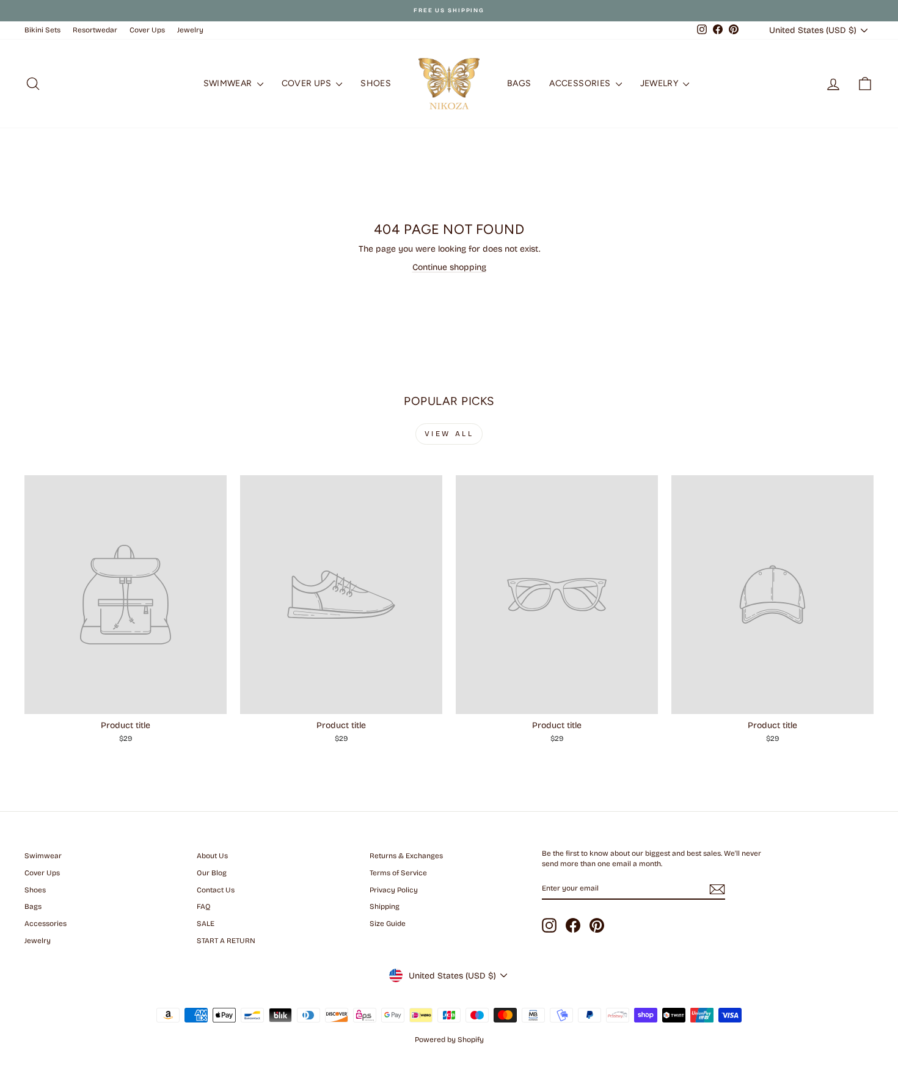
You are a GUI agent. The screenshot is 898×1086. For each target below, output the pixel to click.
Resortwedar (95, 30)
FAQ (204, 906)
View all (449, 433)
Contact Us (216, 890)
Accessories (580, 83)
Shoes (375, 83)
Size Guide (388, 923)
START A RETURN (226, 940)
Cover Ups (147, 30)
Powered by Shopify (449, 1039)
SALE (205, 923)
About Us (212, 855)
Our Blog (212, 873)
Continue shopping (449, 267)
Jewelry (190, 30)
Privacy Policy (394, 890)
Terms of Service (398, 873)
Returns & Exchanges (406, 855)
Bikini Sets (42, 30)
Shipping (385, 906)
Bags (519, 83)
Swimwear (228, 83)
